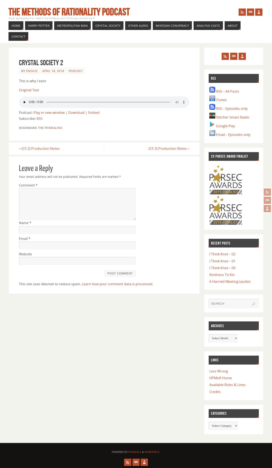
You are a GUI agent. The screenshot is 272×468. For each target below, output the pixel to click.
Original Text (29, 90)
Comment (28, 185)
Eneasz (32, 71)
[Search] (253, 304)
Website (25, 254)
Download (76, 112)
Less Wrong (218, 371)
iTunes (221, 100)
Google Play (225, 126)
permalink (53, 128)
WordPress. (152, 452)
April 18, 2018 (53, 71)
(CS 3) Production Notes (169, 148)
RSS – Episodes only (231, 108)
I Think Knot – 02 (222, 254)
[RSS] (267, 192)
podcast (76, 71)
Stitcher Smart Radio (232, 117)
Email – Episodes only (232, 134)
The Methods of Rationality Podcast (69, 11)
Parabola (134, 452)
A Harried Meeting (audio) (230, 281)
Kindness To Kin (222, 274)
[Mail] (267, 200)
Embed (93, 112)
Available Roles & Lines (227, 384)
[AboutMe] (267, 208)
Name (25, 223)
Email (24, 238)
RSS (39, 118)
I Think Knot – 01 (222, 261)
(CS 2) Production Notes (39, 148)
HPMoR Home (220, 378)
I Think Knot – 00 (222, 268)
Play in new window (49, 112)
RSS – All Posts (227, 91)
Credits (215, 391)
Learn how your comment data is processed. (117, 284)
